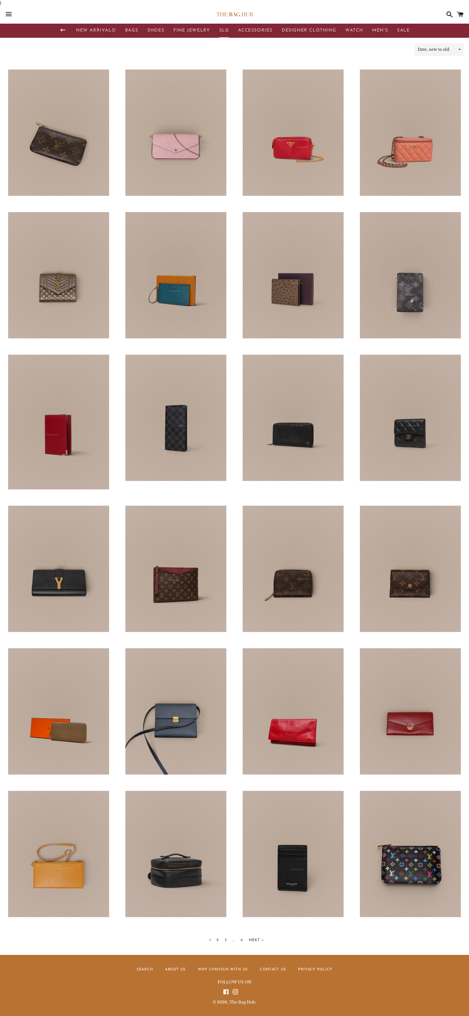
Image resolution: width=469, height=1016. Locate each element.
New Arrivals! (96, 30)
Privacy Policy (315, 969)
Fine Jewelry (191, 30)
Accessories (255, 30)
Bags (131, 30)
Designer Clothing (309, 30)
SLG (224, 30)
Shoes (155, 30)
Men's (380, 30)
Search (145, 969)
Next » (256, 940)
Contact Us (273, 969)
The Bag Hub (242, 1002)
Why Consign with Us (223, 969)
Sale (403, 30)
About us (175, 969)
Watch (354, 30)
